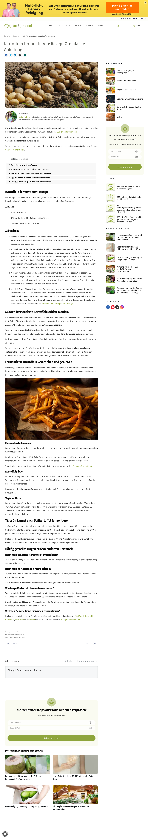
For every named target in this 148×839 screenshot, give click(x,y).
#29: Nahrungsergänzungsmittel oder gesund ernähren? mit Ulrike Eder (129, 209)
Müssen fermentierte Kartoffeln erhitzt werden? (30, 169)
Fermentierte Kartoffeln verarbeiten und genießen (31, 173)
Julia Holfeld (24, 117)
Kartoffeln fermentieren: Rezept (24, 165)
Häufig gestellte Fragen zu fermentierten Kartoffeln (31, 182)
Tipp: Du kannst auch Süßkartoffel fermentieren (30, 177)
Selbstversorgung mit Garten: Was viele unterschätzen (129, 279)
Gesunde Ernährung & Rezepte (130, 98)
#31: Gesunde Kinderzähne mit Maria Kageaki (128, 187)
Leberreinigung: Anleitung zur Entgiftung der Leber (27, 799)
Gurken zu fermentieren (66, 131)
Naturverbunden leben (126, 80)
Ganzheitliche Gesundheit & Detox (129, 108)
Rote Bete (19, 619)
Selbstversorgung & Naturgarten (125, 71)
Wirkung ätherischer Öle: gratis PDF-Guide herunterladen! (75, 799)
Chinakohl (9, 619)
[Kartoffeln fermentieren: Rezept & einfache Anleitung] (51, 85)
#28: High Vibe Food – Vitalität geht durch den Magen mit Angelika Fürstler (130, 219)
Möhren (31, 619)
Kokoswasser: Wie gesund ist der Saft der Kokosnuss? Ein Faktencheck (27, 769)
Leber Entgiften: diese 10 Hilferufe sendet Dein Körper (75, 769)
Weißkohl (80, 616)
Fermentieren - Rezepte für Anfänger (57, 303)
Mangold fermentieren (70, 619)
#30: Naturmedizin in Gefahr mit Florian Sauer (129, 198)
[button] (5, 834)
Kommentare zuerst (87, 661)
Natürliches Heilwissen (127, 89)
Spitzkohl (88, 616)
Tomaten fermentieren (82, 466)
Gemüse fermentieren (14, 149)
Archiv (119, 117)
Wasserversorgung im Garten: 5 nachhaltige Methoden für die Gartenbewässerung (129, 290)
